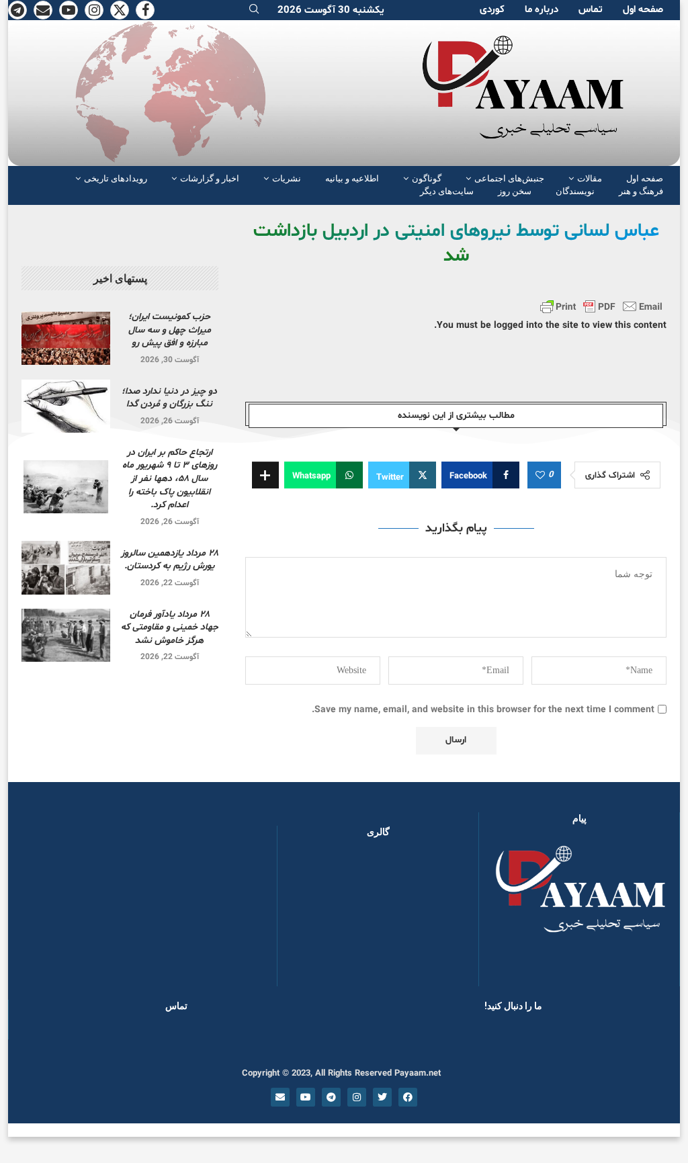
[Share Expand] (265, 475)
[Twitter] (119, 10)
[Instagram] (94, 10)
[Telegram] (17, 10)
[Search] (254, 10)
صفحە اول (643, 10)
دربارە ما (541, 10)
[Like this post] (540, 476)
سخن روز (514, 191)
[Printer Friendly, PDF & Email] (601, 306)
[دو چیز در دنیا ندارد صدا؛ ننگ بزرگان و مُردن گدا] (66, 406)
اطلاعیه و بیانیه (352, 178)
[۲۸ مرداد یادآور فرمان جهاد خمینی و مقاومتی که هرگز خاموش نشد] (66, 635)
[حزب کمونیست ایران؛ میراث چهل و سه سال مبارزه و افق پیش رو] (66, 338)
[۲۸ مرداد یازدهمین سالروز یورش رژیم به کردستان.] (66, 567)
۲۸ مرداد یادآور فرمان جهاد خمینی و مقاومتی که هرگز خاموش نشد (169, 627)
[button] (309, 918)
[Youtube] (68, 10)
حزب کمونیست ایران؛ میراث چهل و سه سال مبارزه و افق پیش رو (169, 329)
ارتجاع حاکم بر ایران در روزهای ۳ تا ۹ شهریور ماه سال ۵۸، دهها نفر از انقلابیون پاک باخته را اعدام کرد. (169, 478)
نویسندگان (575, 191)
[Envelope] (280, 1097)
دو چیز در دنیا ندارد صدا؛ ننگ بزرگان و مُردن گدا (169, 398)
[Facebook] (145, 10)
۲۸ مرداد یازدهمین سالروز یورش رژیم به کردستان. (169, 560)
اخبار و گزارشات (209, 178)
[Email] (43, 10)
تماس (590, 10)
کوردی (492, 10)
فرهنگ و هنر (641, 191)
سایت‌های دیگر (447, 191)
